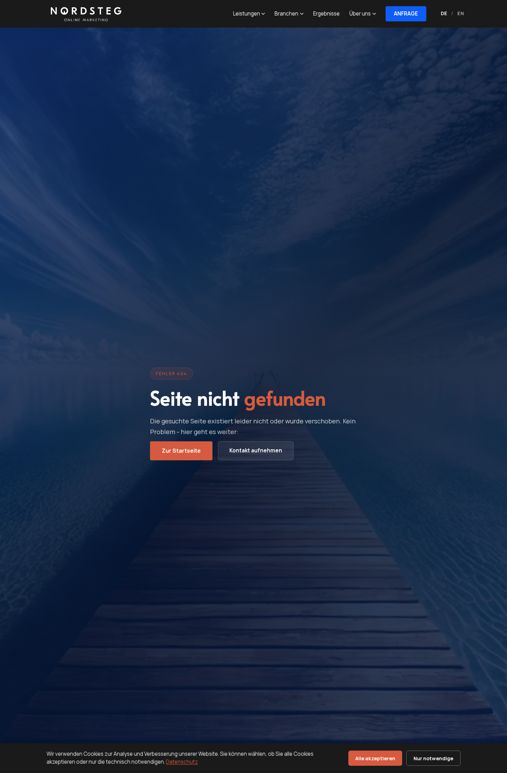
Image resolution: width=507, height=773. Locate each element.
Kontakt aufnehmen (255, 450)
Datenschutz (182, 761)
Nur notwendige (433, 758)
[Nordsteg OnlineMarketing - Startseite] (84, 13)
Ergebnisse (326, 13)
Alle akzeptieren (375, 758)
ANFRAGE (406, 13)
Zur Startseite (181, 450)
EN (460, 13)
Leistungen (246, 13)
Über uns (360, 13)
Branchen (286, 13)
